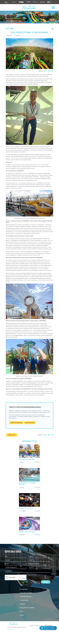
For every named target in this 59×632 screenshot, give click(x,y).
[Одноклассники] (47, 71)
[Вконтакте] (52, 71)
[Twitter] (49, 71)
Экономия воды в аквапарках (27, 531)
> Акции (21, 615)
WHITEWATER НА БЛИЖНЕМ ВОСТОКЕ (27, 483)
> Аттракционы (23, 600)
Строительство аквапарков (16, 422)
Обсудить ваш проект (29, 422)
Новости (22, 462)
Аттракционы (23, 510)
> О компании (23, 589)
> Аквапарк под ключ (25, 593)
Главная (7, 16)
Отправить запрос (12, 435)
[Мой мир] (45, 71)
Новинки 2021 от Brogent (26, 508)
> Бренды (22, 604)
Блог (11, 16)
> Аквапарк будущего (25, 596)
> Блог (21, 611)
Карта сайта (10, 629)
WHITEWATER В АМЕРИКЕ (26, 459)
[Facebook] (50, 71)
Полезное (16, 16)
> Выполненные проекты (26, 607)
